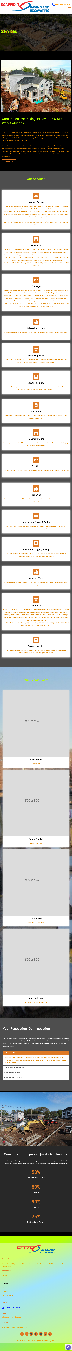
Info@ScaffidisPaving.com (11, 1317)
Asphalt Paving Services (14, 1077)
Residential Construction (14, 1053)
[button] (68, 1347)
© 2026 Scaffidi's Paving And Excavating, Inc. (36, 1340)
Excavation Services (13, 1073)
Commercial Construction (15, 1068)
